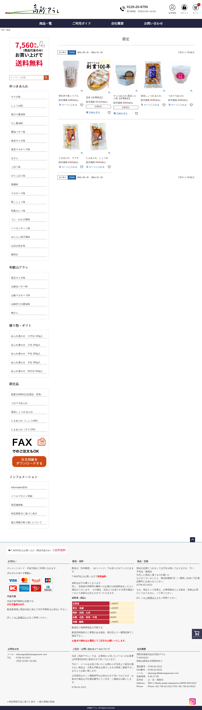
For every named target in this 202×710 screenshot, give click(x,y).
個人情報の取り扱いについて (26, 522)
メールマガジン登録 (21, 496)
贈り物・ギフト (20, 325)
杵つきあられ (18, 86)
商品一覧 (45, 23)
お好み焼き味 (18, 245)
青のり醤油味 (18, 114)
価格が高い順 (83, 52)
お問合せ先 (13, 649)
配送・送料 (77, 561)
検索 (46, 77)
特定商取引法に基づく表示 (22, 701)
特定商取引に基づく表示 (24, 513)
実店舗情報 (17, 504)
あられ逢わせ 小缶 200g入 (25, 344)
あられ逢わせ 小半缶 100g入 (27, 336)
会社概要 (117, 23)
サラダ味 (16, 96)
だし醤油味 (17, 123)
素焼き (14, 254)
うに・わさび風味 (20, 219)
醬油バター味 (18, 131)
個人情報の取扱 (47, 701)
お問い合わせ (153, 23)
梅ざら (14, 312)
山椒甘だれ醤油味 (20, 304)
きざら (14, 158)
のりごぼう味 (18, 175)
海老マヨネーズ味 (20, 149)
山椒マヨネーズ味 (20, 295)
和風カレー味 (18, 210)
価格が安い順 (97, 52)
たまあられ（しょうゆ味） (25, 420)
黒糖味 (14, 184)
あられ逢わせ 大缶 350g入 (25, 362)
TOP (3, 30)
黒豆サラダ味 (18, 277)
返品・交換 (142, 561)
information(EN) (19, 487)
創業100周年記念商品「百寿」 (27, 394)
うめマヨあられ (19, 403)
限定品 (14, 384)
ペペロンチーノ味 (20, 228)
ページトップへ (192, 539)
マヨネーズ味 (18, 193)
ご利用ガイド (81, 23)
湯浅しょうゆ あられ (22, 412)
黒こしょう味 (18, 202)
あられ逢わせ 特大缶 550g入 (27, 371)
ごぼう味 (16, 167)
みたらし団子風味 (20, 237)
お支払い (12, 561)
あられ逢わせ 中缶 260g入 (25, 353)
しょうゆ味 (17, 105)
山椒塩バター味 (19, 286)
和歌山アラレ (18, 267)
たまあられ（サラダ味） (24, 429)
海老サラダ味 (18, 140)
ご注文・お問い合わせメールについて (91, 649)
